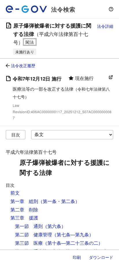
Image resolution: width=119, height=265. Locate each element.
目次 (15, 134)
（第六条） (54, 226)
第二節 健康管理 (33, 234)
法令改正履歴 (23, 65)
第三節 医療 (29, 243)
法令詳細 (105, 26)
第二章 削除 (24, 209)
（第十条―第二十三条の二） (73, 243)
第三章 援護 (24, 217)
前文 (15, 192)
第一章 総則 (24, 201)
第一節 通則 (29, 226)
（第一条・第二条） (59, 201)
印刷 (77, 257)
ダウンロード (101, 257)
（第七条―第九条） (73, 234)
